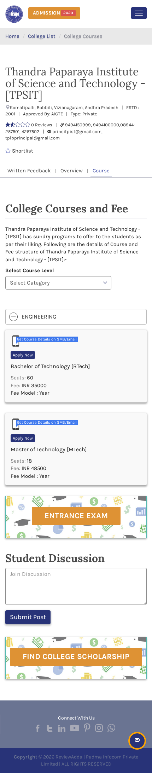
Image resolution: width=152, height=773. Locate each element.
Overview (71, 170)
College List (41, 36)
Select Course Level (29, 270)
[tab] (76, 317)
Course (101, 170)
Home (12, 36)
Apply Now (23, 355)
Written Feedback (29, 170)
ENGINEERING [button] (39, 316)
